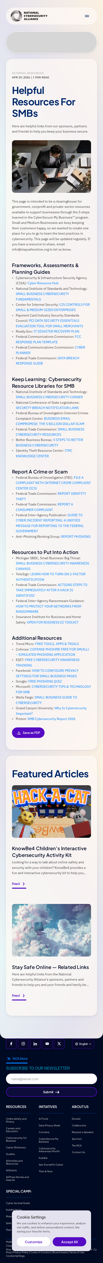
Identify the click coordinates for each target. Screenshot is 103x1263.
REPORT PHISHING (76, 536)
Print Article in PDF (28, 736)
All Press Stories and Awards (17, 1178)
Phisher (10, 1216)
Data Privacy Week (49, 1125)
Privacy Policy (21, 1252)
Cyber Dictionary (16, 1147)
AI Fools (43, 1118)
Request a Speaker (83, 1131)
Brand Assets (60, 1252)
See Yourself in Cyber (51, 1164)
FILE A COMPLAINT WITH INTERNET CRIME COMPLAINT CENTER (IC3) (54, 482)
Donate (76, 1118)
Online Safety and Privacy (16, 1120)
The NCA (77, 1145)
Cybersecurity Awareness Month (49, 1149)
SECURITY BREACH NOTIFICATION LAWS (47, 408)
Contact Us (78, 1151)
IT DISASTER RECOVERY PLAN (56, 331)
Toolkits (10, 1153)
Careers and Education (13, 1129)
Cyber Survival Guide (18, 1203)
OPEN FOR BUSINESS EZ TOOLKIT (53, 622)
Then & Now (45, 1171)
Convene (44, 1131)
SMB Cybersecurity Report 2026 (51, 719)
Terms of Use (77, 1252)
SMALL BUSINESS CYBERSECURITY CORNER (49, 397)
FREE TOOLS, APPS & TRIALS (57, 644)
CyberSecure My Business (49, 1140)
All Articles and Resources (14, 1162)
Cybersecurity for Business (16, 1139)
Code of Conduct (40, 1252)
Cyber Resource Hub (42, 283)
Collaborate (79, 1125)
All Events (11, 1170)
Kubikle (43, 1157)
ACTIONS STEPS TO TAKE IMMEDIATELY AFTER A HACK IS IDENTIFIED (52, 590)
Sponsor (77, 1138)
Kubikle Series (14, 1209)
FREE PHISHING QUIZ (45, 681)
